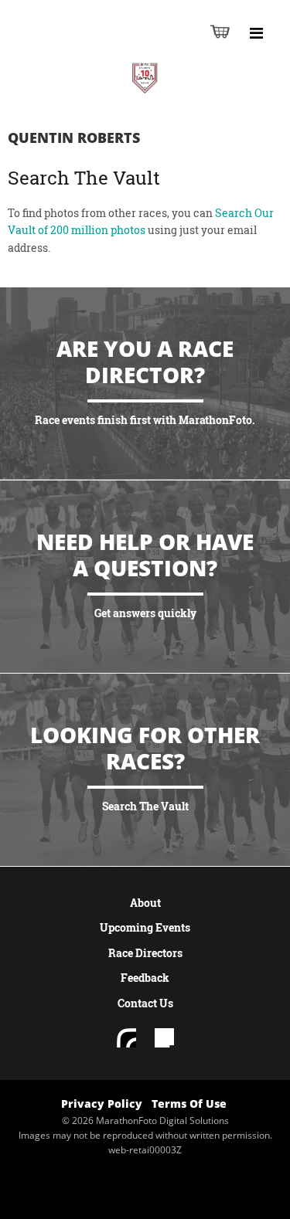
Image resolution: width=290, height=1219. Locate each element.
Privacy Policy (101, 1103)
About (145, 902)
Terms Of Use (189, 1103)
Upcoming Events (145, 927)
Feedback (145, 977)
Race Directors (145, 953)
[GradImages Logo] (88, 47)
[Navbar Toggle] (256, 33)
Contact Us (145, 1003)
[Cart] (220, 31)
